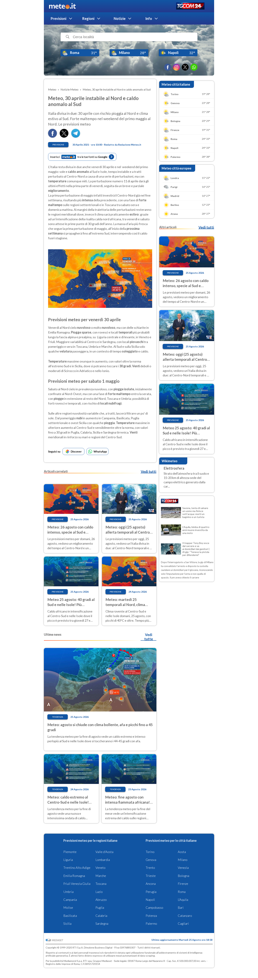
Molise (68, 907)
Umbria (68, 892)
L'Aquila (183, 900)
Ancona (151, 884)
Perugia (151, 892)
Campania (70, 900)
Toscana (100, 884)
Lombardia (102, 860)
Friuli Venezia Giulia (76, 884)
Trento (150, 868)
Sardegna (101, 923)
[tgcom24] (190, 6)
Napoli (150, 900)
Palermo (151, 923)
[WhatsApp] (193, 67)
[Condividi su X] (64, 136)
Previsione (58, 144)
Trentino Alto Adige (76, 868)
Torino (150, 852)
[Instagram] (176, 67)
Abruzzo (101, 900)
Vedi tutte (148, 637)
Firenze (183, 884)
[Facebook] (167, 67)
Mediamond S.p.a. (73, 960)
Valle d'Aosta (104, 852)
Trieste (151, 876)
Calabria (101, 916)
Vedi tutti (148, 471)
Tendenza (57, 717)
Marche (100, 876)
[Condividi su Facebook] (52, 136)
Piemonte (70, 852)
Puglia (99, 907)
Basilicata (70, 916)
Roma (182, 892)
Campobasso (154, 907)
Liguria (68, 860)
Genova (151, 860)
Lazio (99, 892)
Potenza (151, 916)
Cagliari (183, 923)
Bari (181, 907)
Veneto (100, 868)
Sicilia (67, 923)
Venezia (183, 868)
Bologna (183, 876)
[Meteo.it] (62, 6)
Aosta (182, 852)
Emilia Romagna (74, 876)
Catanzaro (185, 916)
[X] (185, 67)
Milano (182, 860)
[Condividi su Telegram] (75, 136)
